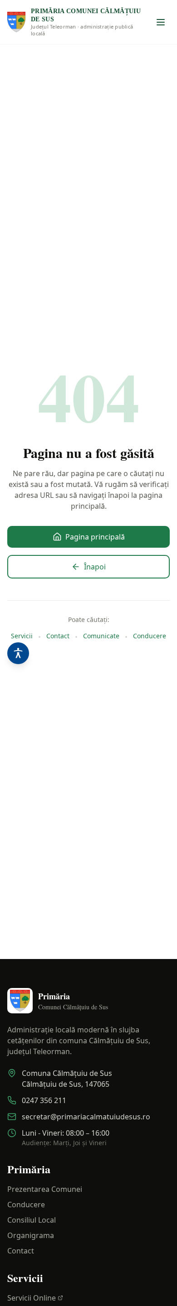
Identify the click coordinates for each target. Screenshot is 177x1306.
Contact (57, 635)
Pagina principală (95, 537)
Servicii (22, 635)
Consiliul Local (31, 1220)
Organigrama (30, 1235)
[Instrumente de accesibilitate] (18, 653)
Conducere (149, 635)
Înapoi (95, 567)
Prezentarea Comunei (44, 1189)
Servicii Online (31, 1298)
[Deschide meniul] (161, 22)
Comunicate (101, 635)
